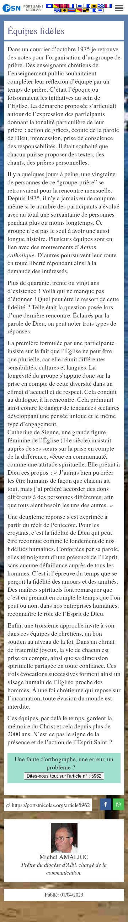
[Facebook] (105, 803)
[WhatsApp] (118, 803)
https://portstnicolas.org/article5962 (50, 804)
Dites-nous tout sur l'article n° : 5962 (64, 776)
